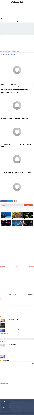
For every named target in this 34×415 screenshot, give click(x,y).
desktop (4, 51)
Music (3, 405)
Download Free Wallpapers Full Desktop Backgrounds (5, 219)
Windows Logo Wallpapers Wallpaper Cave (15, 227)
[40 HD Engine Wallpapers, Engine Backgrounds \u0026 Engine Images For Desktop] (27, 223)
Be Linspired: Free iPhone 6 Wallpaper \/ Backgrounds (12, 355)
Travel (3, 409)
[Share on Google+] (14, 201)
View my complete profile (4, 383)
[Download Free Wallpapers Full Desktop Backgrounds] (6, 215)
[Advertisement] (17, 10)
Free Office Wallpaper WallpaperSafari (10, 344)
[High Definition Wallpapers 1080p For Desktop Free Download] (17, 215)
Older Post (31, 266)
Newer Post (2, 266)
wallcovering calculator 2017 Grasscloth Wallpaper (12, 323)
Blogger (19, 365)
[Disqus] (17, 241)
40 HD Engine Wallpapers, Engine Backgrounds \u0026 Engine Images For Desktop (27, 228)
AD (1, 382)
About (1, 298)
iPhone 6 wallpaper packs (4, 333)
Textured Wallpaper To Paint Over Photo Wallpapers (12, 329)
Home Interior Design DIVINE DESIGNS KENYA (11, 319)
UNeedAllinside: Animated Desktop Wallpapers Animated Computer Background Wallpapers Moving (27, 219)
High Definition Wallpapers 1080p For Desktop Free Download (16, 219)
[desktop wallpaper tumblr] (6, 223)
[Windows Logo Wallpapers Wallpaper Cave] (17, 223)
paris (6, 51)
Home (1, 51)
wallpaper (9, 51)
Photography (4, 407)
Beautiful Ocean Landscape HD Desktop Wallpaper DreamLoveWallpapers (15, 351)
